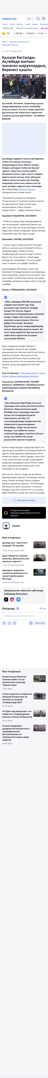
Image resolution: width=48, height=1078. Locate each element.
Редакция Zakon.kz (10, 45)
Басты (4, 42)
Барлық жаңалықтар (19, 42)
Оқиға (27, 24)
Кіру (44, 608)
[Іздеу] (38, 18)
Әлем (12, 24)
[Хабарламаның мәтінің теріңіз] (24, 615)
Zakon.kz (23, 189)
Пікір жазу (39, 623)
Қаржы (20, 24)
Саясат (5, 24)
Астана (31, 189)
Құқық (35, 24)
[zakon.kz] (9, 18)
